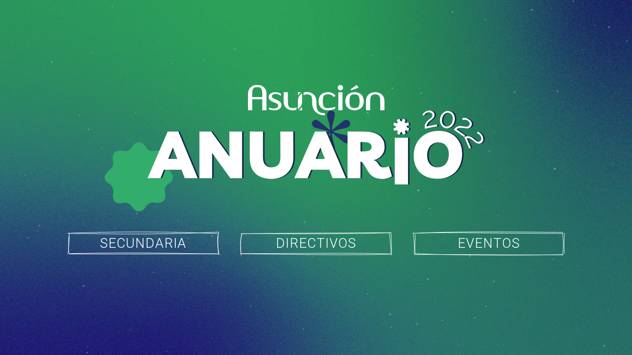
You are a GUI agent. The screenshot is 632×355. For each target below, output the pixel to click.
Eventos (489, 243)
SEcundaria (143, 243)
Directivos (316, 243)
